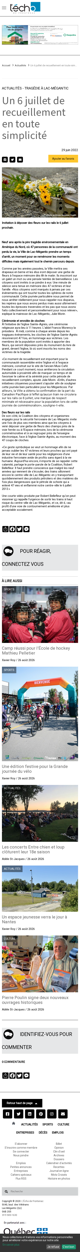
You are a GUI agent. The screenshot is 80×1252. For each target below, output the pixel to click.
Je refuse (53, 1246)
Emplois (58, 1132)
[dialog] (40, 1243)
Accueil (6, 65)
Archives (59, 1155)
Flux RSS (21, 1178)
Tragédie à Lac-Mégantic (46, 88)
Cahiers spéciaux (21, 1174)
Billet (59, 1143)
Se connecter (21, 1151)
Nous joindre (21, 1155)
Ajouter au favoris (63, 158)
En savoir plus (11, 1244)
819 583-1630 (9, 1215)
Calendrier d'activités (59, 1163)
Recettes (58, 1167)
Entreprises (25, 1132)
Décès (43, 1132)
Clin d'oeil (59, 1151)
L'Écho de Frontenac (32, 1201)
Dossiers (59, 1159)
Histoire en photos (59, 1178)
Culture (63, 1124)
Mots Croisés (59, 1174)
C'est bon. (69, 1246)
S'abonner (21, 1143)
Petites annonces (21, 1167)
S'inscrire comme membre (21, 1147)
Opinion (59, 1147)
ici (15, 499)
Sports (48, 1124)
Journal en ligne (59, 1170)
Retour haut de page (20, 1103)
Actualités (20, 65)
